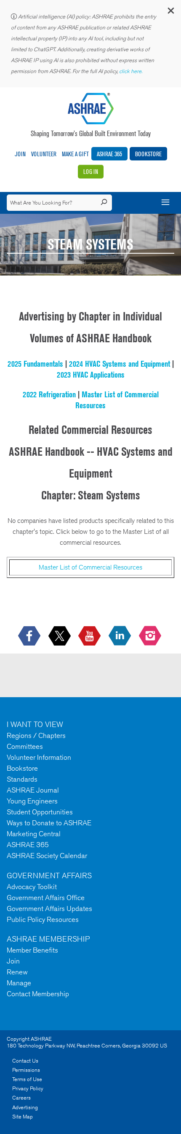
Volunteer (43, 154)
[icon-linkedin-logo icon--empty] (120, 637)
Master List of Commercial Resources (90, 567)
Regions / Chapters (36, 735)
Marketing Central (34, 834)
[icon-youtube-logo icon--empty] (90, 637)
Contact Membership (38, 994)
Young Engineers (32, 801)
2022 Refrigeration (49, 394)
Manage (19, 983)
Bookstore (148, 154)
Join (20, 154)
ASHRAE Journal (33, 790)
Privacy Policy (27, 1088)
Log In (90, 172)
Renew (17, 972)
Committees (25, 746)
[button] (170, 12)
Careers (21, 1097)
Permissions (26, 1070)
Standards (22, 779)
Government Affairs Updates (49, 908)
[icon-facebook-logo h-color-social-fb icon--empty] (30, 637)
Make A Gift (75, 154)
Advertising (25, 1107)
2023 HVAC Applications (91, 375)
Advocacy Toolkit (32, 886)
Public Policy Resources (43, 919)
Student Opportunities (40, 812)
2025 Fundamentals (35, 364)
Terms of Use (27, 1079)
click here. (131, 71)
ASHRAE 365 (109, 154)
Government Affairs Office (46, 897)
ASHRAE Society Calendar (47, 855)
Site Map (22, 1116)
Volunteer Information (39, 757)
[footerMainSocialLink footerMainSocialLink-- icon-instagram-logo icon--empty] (151, 637)
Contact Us (25, 1060)
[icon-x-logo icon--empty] (60, 637)
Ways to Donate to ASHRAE (49, 823)
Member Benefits (32, 950)
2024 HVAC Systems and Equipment (119, 364)
